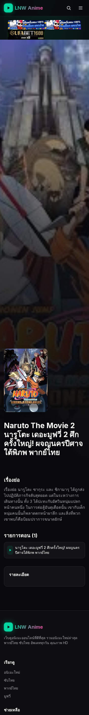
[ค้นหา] (68, 7)
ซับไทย (9, 680)
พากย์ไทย (11, 688)
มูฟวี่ (7, 696)
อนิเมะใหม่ (12, 672)
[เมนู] (80, 7)
